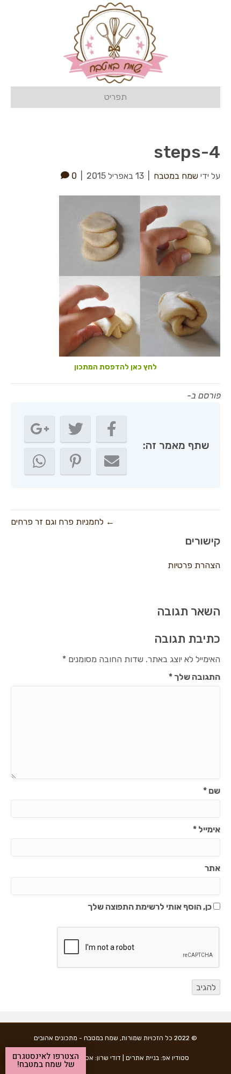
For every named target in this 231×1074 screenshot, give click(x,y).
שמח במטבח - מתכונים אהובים (76, 1038)
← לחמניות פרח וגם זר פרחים (62, 522)
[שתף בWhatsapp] (39, 461)
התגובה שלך (194, 677)
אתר (212, 868)
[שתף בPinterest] (75, 461)
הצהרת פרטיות (194, 565)
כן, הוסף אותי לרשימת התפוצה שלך (150, 907)
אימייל (206, 829)
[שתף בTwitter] (75, 429)
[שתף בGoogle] (39, 429)
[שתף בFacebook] (111, 429)
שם (211, 791)
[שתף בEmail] (111, 461)
